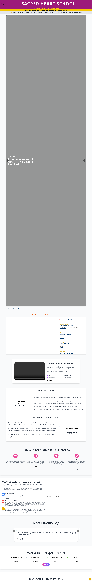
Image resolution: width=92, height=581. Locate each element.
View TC (80, 12)
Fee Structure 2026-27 (12, 308)
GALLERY (53, 12)
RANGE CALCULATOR (64, 12)
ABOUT (14, 12)
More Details (49, 380)
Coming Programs (66, 319)
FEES (24, 12)
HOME (11, 12)
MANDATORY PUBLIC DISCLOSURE (44, 12)
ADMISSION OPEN (13, 156)
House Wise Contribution (73, 12)
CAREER (32, 12)
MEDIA (27, 12)
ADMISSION (20, 12)
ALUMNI (35, 12)
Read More (15, 467)
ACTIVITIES (58, 12)
